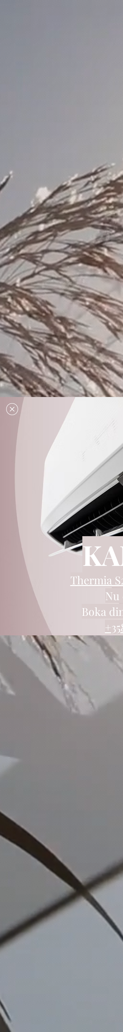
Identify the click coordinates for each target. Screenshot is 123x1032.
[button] (12, 409)
